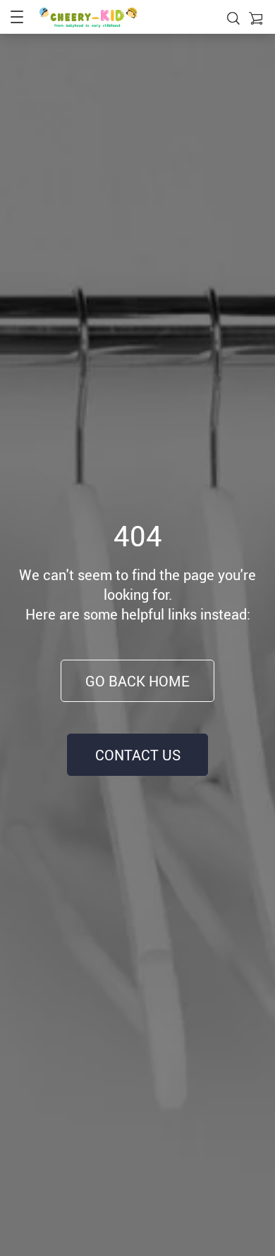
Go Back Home (137, 681)
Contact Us (138, 755)
